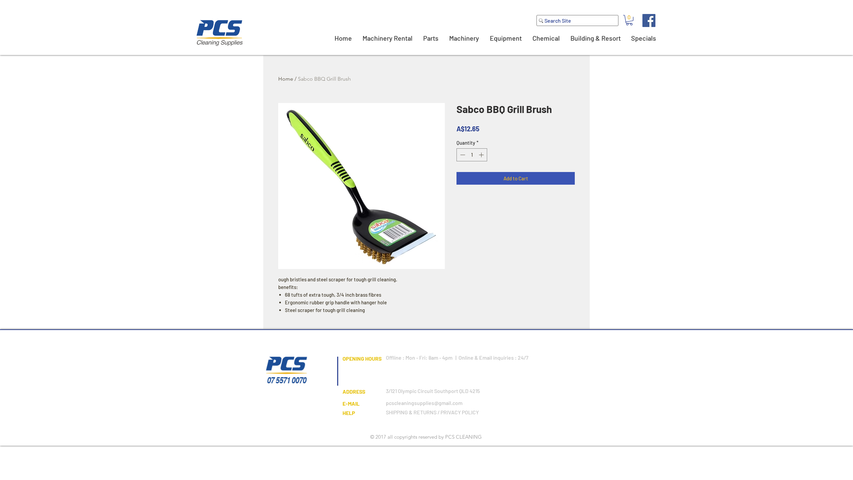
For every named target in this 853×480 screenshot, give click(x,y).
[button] (629, 20)
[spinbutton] (471, 155)
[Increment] (481, 155)
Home (285, 79)
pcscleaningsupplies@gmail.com (424, 403)
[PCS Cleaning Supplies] (648, 20)
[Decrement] (461, 155)
